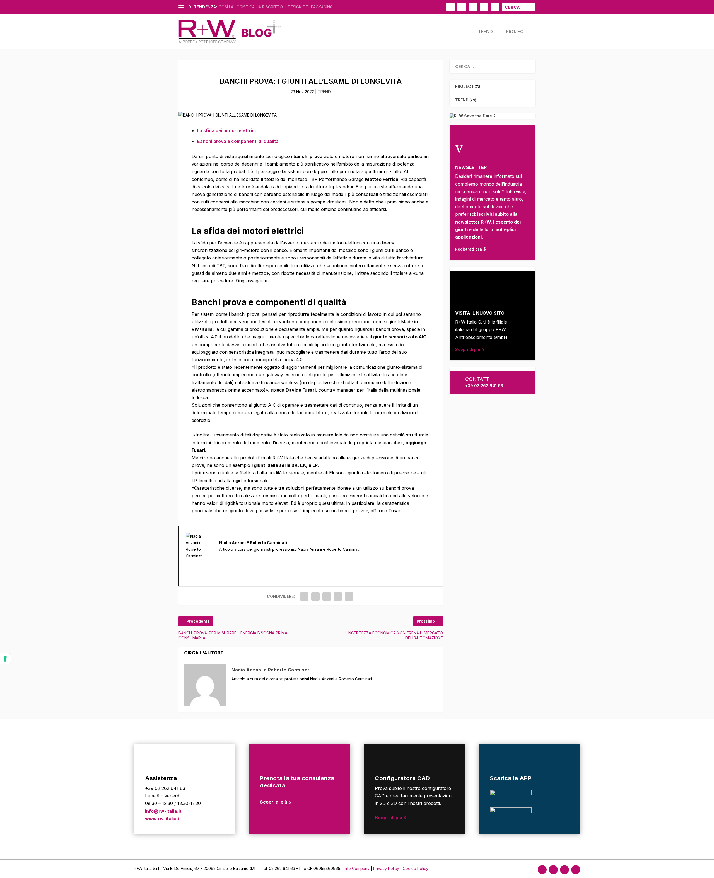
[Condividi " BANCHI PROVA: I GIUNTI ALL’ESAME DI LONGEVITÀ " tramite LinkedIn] (326, 596)
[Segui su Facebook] (542, 869)
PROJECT (516, 31)
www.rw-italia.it (163, 818)
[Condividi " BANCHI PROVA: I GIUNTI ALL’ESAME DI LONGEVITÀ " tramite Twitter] (315, 596)
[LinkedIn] (196, 575)
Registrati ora (468, 249)
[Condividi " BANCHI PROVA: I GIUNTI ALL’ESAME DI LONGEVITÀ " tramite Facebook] (304, 596)
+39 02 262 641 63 (484, 385)
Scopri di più (467, 349)
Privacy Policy (386, 868)
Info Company (357, 868)
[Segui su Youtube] (575, 869)
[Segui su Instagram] (553, 869)
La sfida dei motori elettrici (226, 130)
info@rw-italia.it (163, 811)
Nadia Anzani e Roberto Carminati (270, 670)
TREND (485, 31)
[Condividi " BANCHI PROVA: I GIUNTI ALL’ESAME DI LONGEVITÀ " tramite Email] (337, 596)
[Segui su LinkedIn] (564, 869)
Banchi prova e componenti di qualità (238, 141)
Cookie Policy (415, 868)
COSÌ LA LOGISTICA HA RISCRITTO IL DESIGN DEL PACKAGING (276, 6)
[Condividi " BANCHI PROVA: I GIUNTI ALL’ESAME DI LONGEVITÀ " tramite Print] (348, 596)
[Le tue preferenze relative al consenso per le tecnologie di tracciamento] (5, 658)
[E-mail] (189, 575)
